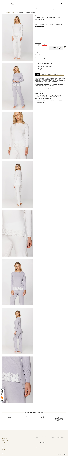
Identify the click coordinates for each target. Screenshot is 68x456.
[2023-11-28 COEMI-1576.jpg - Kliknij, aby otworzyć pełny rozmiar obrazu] (17, 135)
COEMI (3, 12)
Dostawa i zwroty (5, 444)
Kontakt (3, 442)
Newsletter (4, 438)
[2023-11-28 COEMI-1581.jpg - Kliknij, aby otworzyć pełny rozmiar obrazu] (17, 233)
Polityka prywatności (6, 449)
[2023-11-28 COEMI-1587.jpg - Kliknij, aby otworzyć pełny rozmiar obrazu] (17, 86)
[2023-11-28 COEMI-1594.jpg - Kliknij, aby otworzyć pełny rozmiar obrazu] (17, 282)
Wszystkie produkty (9, 12)
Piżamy (14, 12)
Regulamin (4, 447)
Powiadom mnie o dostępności (57, 48)
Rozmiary (4, 445)
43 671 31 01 (40, 68)
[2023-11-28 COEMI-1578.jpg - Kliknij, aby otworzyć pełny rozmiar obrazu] (17, 184)
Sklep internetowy (60, 454)
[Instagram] (36, 447)
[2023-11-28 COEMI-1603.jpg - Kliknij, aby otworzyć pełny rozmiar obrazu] (17, 331)
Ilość (36, 42)
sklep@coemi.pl (41, 69)
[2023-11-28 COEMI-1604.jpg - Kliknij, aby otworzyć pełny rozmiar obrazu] (17, 380)
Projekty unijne (5, 440)
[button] (54, 9)
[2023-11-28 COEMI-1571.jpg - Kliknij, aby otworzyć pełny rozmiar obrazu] (17, 37)
